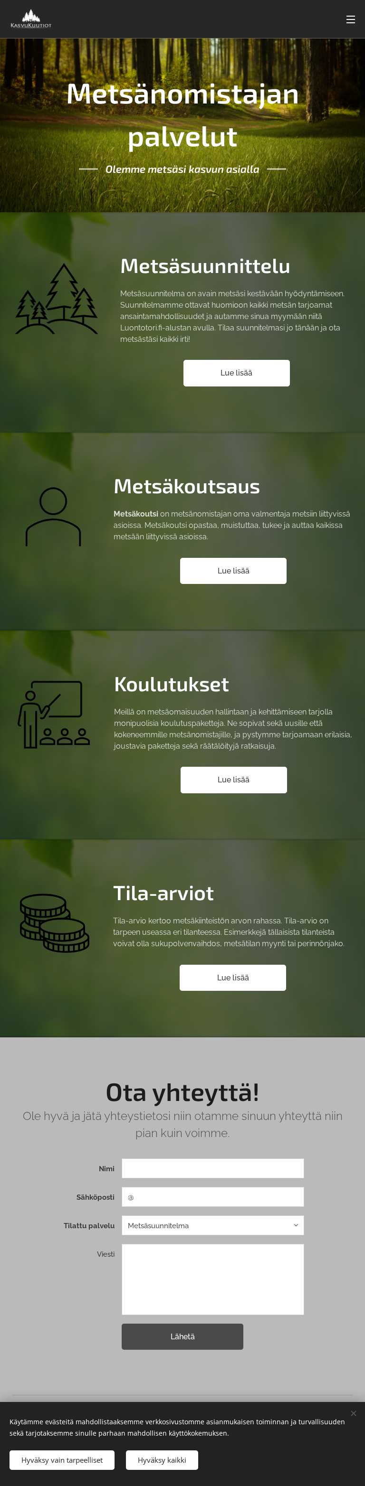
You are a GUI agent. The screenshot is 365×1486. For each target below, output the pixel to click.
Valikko (350, 18)
